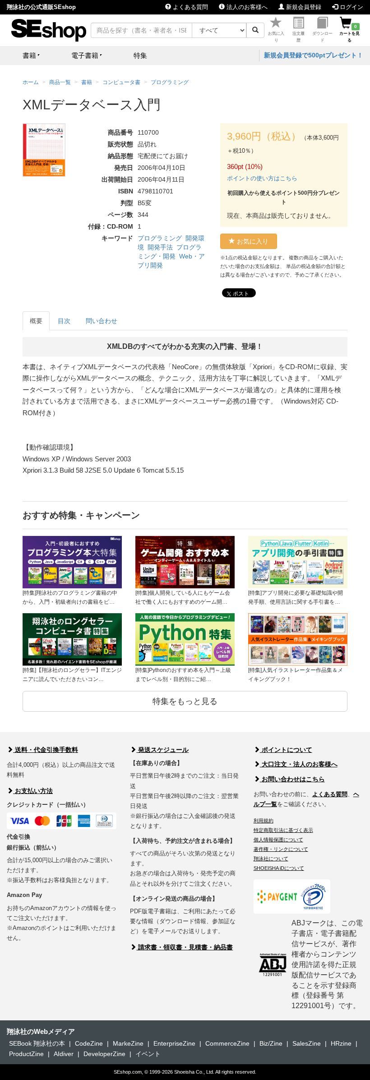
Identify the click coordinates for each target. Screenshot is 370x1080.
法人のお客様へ (246, 7)
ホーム (31, 82)
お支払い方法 (33, 790)
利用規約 (263, 820)
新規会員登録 (302, 7)
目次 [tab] (64, 320)
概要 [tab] (36, 320)
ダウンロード (322, 36)
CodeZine (89, 1043)
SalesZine (306, 1043)
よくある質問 (189, 7)
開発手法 (160, 247)
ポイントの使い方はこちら (262, 178)
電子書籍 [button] (84, 55)
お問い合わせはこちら (292, 779)
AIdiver (64, 1053)
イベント (148, 1053)
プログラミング (160, 238)
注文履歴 (298, 36)
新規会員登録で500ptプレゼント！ (313, 55)
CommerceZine (227, 1043)
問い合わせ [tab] (101, 320)
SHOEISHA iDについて (279, 868)
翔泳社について (271, 858)
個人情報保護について (278, 839)
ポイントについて (286, 749)
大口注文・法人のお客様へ (299, 764)
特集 (140, 55)
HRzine (341, 1043)
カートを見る (349, 33)
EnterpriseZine (174, 1043)
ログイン (350, 7)
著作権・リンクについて (281, 849)
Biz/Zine (270, 1043)
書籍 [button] (29, 55)
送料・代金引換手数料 (45, 749)
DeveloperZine (104, 1053)
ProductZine (26, 1053)
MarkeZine (128, 1043)
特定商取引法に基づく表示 (283, 830)
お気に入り (276, 36)
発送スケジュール (162, 749)
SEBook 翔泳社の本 (37, 1043)
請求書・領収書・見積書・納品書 (184, 947)
